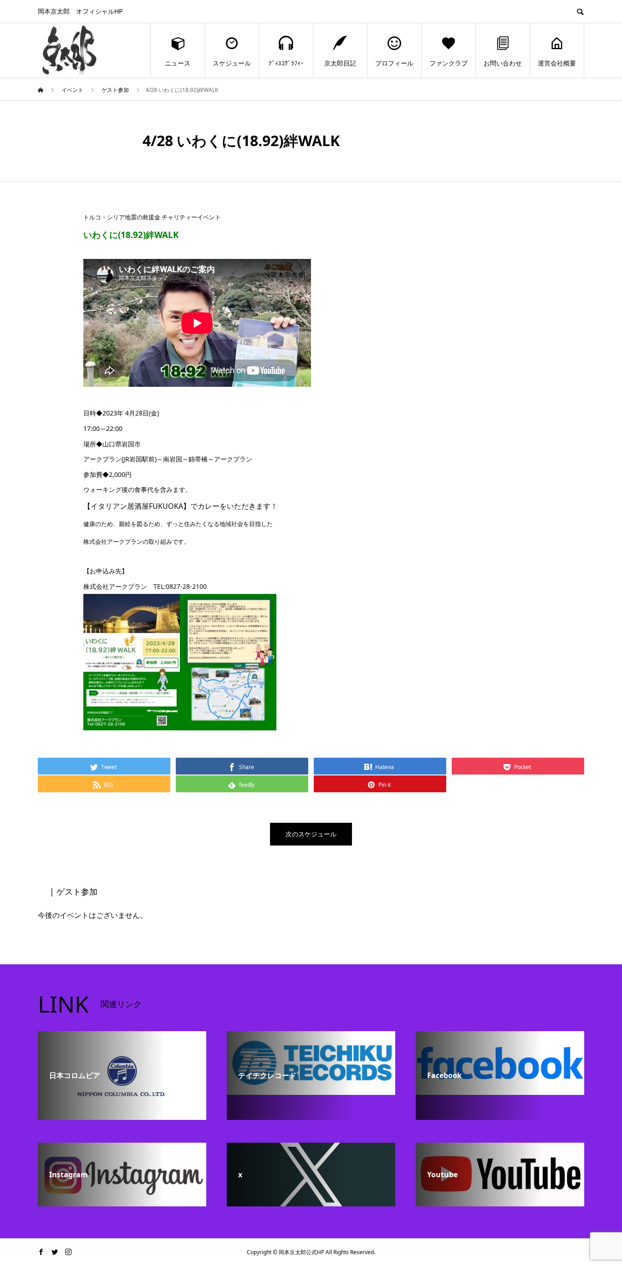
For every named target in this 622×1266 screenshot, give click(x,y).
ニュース (177, 63)
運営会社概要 (557, 63)
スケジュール (232, 63)
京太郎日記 (340, 63)
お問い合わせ (503, 63)
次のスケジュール (311, 834)
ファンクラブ (448, 63)
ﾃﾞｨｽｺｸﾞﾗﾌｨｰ (286, 63)
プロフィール (394, 63)
